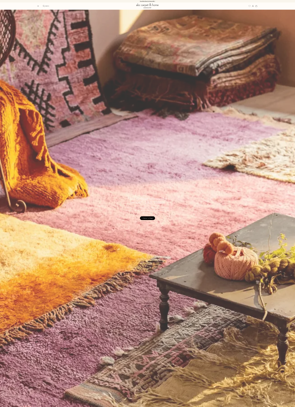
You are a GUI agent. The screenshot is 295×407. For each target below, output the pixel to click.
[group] (147, 208)
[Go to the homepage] (147, 7)
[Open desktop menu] (38, 6)
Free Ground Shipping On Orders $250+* (147, 1)
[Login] (252, 6)
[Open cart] (256, 6)
